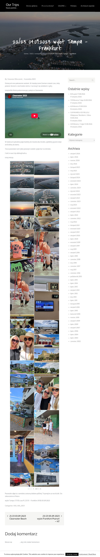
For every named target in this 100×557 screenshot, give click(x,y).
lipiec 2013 (74, 287)
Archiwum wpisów (87, 6)
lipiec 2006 (74, 331)
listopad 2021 (74, 225)
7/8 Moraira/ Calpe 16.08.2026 (81, 100)
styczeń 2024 (75, 191)
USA (14, 506)
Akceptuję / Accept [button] (72, 554)
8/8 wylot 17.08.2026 (77, 94)
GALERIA (61, 6)
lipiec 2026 (74, 157)
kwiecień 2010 (75, 314)
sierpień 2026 (75, 154)
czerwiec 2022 (75, 218)
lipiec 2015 (74, 280)
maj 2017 (73, 270)
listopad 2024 (75, 177)
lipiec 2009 (74, 324)
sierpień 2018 (74, 253)
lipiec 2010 (74, 311)
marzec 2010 (74, 317)
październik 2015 (76, 276)
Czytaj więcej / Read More (87, 554)
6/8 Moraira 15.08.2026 (78, 106)
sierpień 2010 (75, 307)
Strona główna (31, 6)
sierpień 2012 (74, 290)
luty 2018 (73, 263)
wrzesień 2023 (75, 195)
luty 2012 (73, 297)
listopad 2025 (75, 167)
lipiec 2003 (74, 338)
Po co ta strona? (48, 6)
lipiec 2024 (74, 184)
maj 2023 (73, 205)
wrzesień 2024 (75, 181)
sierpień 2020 (75, 235)
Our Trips (12, 5)
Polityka (73, 6)
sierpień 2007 (75, 328)
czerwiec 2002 (75, 341)
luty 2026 (73, 164)
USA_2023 (21, 506)
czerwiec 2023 (75, 201)
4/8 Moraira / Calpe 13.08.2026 (81, 124)
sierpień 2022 (75, 212)
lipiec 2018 (74, 256)
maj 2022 (73, 222)
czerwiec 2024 (75, 188)
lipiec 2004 (74, 334)
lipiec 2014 (74, 283)
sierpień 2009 (75, 321)
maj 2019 (73, 249)
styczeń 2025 (75, 174)
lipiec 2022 (74, 215)
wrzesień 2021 (75, 229)
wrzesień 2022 (75, 208)
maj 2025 (73, 171)
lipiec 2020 (74, 239)
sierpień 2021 (74, 232)
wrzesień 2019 (75, 242)
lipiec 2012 (74, 293)
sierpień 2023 (75, 198)
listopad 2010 (75, 304)
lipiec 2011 (73, 300)
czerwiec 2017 (75, 266)
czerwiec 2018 (75, 259)
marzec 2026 (74, 160)
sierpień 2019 (74, 246)
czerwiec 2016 (75, 273)
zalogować (16, 542)
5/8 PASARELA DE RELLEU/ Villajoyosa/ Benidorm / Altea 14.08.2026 (80, 115)
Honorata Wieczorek (15, 79)
